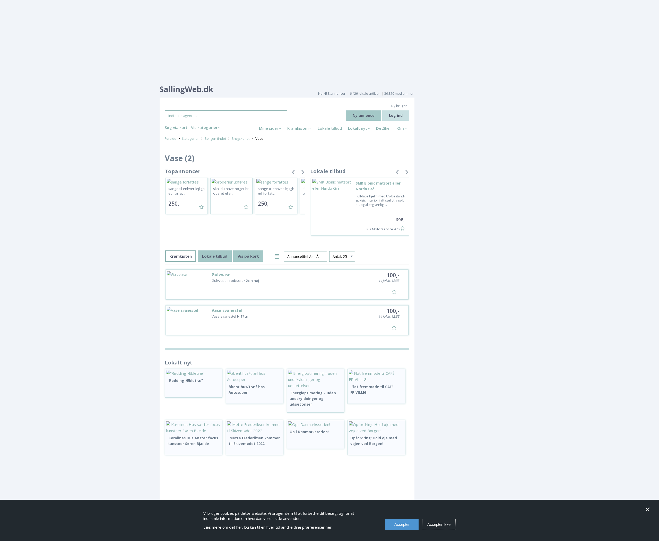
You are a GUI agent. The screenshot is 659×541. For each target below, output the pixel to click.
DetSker (383, 128)
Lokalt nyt (357, 128)
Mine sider (268, 128)
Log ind (396, 115)
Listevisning (278, 255)
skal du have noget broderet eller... (231, 191)
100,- (393, 275)
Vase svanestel (227, 310)
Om (400, 128)
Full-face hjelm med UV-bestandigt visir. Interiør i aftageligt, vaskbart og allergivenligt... (380, 200)
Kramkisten (298, 128)
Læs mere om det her (222, 527)
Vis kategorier (204, 127)
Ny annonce (364, 115)
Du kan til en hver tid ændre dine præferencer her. (288, 527)
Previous (293, 173)
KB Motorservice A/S (383, 229)
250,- (174, 203)
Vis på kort (248, 256)
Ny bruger (399, 105)
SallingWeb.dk (186, 89)
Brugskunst (240, 138)
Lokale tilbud (330, 128)
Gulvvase (221, 274)
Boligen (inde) (215, 138)
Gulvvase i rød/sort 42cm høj (235, 280)
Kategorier (190, 138)
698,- (401, 220)
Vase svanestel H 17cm (230, 316)
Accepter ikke (438, 524)
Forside (170, 138)
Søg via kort (176, 127)
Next (302, 173)
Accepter (402, 524)
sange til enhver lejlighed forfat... (186, 191)
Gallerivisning (269, 255)
